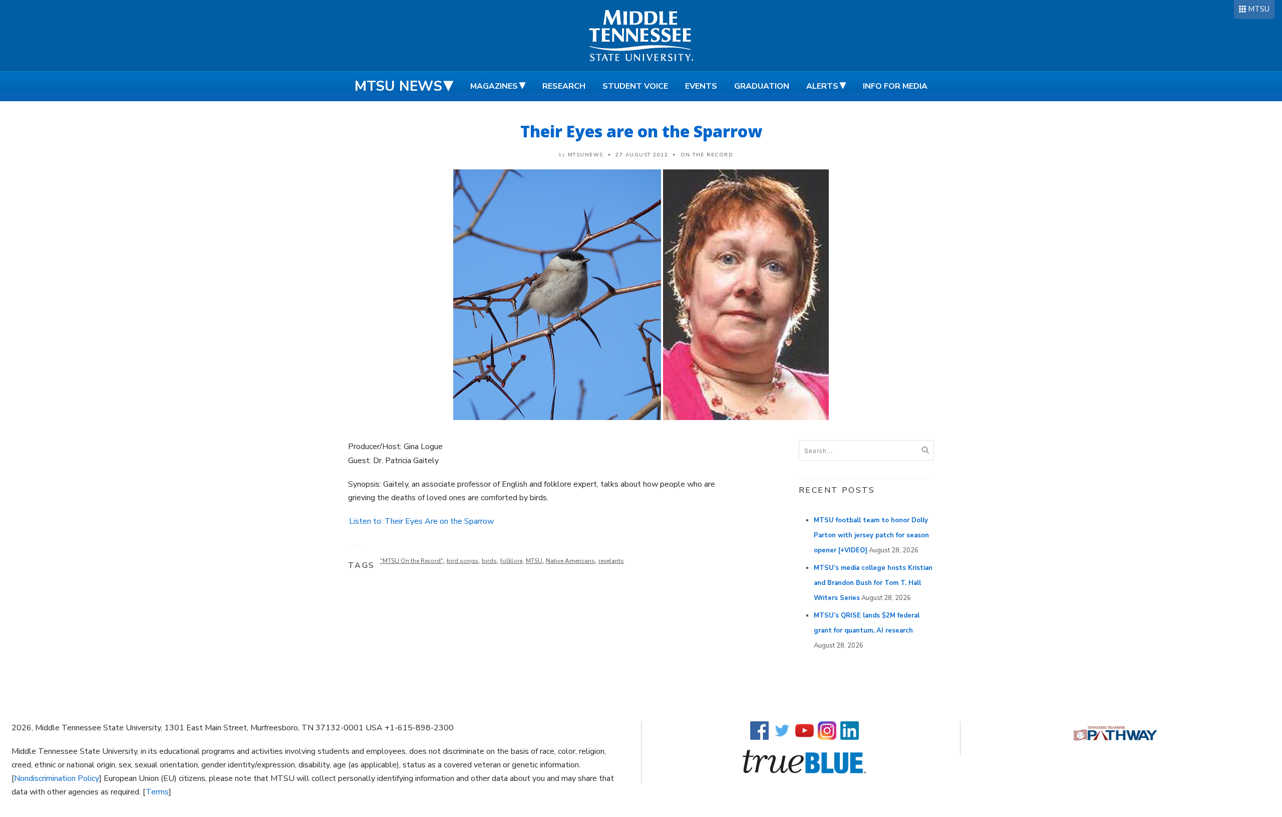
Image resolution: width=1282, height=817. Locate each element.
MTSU (1258, 9)
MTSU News (398, 86)
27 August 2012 (641, 154)
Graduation (761, 86)
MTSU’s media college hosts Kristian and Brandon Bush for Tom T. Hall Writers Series (873, 582)
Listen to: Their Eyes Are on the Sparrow (421, 521)
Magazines (494, 86)
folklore (511, 561)
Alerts (822, 86)
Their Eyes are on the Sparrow (641, 131)
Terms (157, 791)
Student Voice (635, 86)
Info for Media (895, 86)
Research (563, 86)
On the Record (707, 154)
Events (701, 86)
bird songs (462, 561)
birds (489, 561)
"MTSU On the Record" (411, 561)
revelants (611, 561)
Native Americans (570, 561)
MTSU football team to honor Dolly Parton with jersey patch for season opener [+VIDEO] (871, 535)
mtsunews (585, 154)
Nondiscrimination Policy (56, 778)
